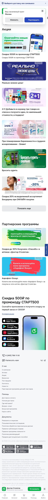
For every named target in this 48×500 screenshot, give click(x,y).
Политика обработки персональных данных (17, 426)
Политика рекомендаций (11, 434)
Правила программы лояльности (13, 431)
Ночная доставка (8, 401)
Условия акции (8, 314)
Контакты (5, 384)
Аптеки (4, 373)
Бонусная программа (9, 409)
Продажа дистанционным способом (15, 437)
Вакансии (5, 378)
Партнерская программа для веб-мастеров (17, 389)
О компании (6, 370)
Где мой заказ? (7, 403)
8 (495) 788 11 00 (12, 355)
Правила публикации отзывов (12, 429)
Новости (5, 386)
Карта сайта (6, 412)
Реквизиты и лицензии (10, 421)
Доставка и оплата (9, 398)
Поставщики (6, 381)
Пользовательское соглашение (13, 423)
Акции (4, 375)
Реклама (38, 34)
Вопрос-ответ (7, 406)
